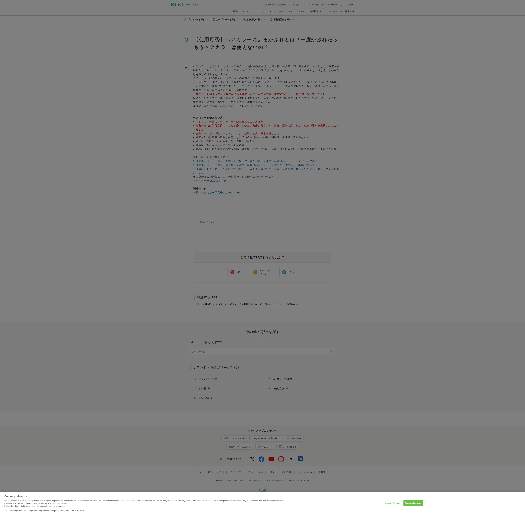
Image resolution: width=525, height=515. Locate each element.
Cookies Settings (392, 503)
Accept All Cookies (413, 503)
